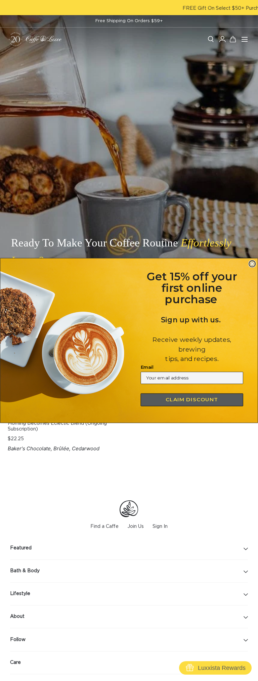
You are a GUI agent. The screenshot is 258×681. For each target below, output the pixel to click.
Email (147, 367)
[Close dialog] (252, 264)
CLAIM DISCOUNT (192, 400)
